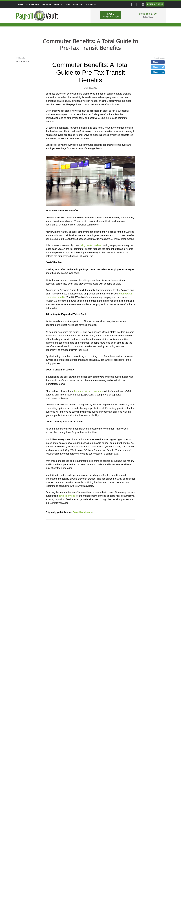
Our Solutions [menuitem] (33, 4)
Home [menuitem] (20, 4)
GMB (143, 4)
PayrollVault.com (82, 512)
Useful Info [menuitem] (78, 4)
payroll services (67, 496)
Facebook (131, 4)
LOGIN (111, 15)
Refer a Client (155, 4)
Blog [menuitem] (68, 4)
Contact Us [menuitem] (91, 4)
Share (155, 62)
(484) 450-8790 (148, 13)
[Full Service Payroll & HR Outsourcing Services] (37, 15)
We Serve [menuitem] (46, 4)
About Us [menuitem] (58, 4)
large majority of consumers (88, 391)
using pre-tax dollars (90, 245)
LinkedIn (137, 4)
